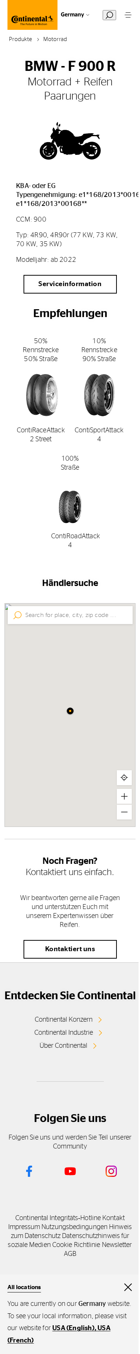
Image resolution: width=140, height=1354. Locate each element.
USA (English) (73, 1328)
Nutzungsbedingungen (74, 1227)
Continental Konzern (64, 1019)
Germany (72, 15)
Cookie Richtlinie (76, 1245)
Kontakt (113, 1218)
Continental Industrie (63, 1032)
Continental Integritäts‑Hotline (58, 1218)
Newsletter (117, 1245)
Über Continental (63, 1046)
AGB (70, 1254)
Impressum (24, 1227)
